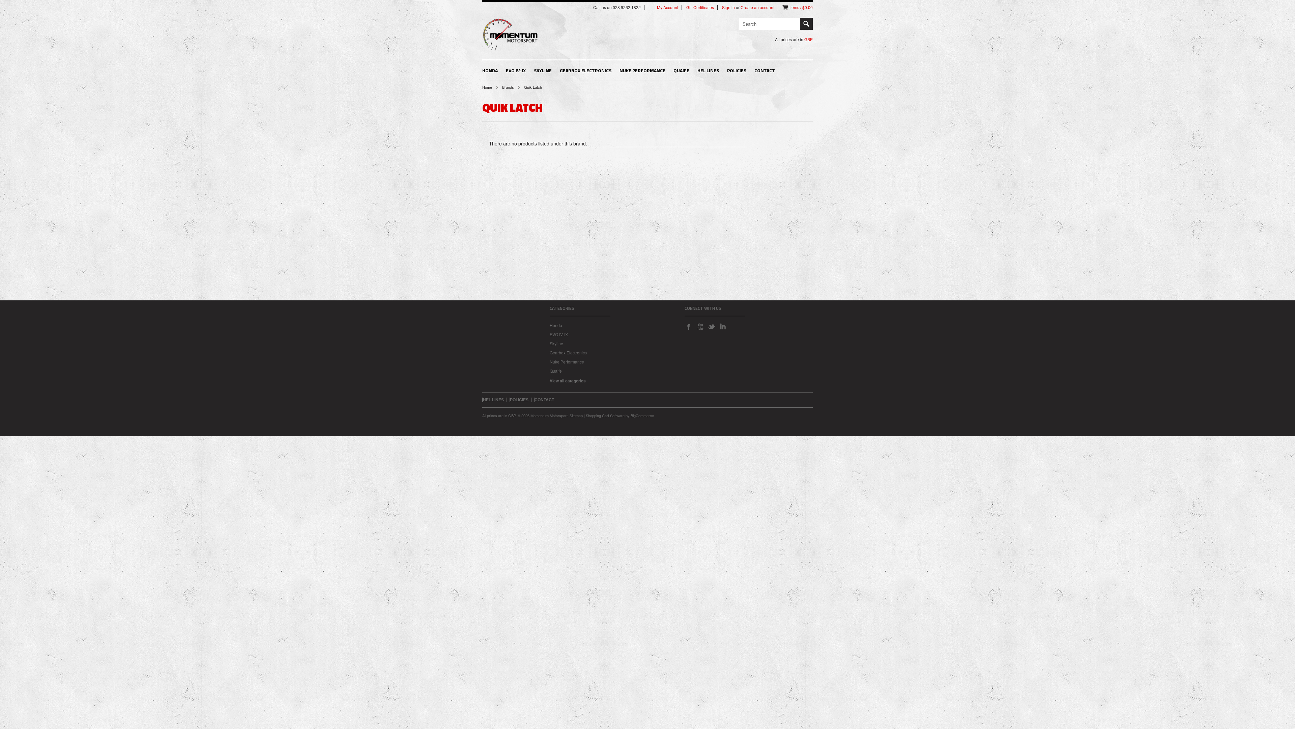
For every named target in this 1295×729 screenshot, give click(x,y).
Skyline (543, 70)
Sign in (728, 7)
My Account (667, 7)
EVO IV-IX (516, 70)
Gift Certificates (700, 7)
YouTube (700, 326)
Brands (508, 87)
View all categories (568, 381)
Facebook (689, 326)
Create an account (757, 7)
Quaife (681, 70)
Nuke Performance (642, 70)
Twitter (712, 326)
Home (487, 87)
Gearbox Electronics (585, 70)
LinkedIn (723, 326)
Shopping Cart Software (605, 415)
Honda (490, 70)
